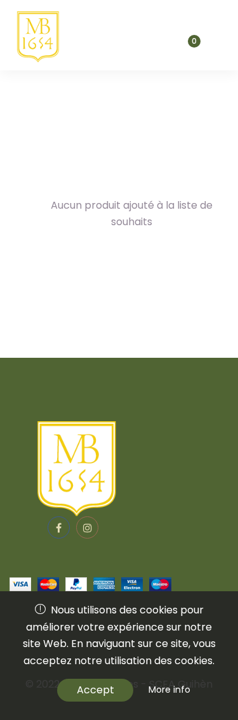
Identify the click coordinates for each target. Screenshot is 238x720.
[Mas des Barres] (36, 35)
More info (169, 689)
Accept (95, 690)
